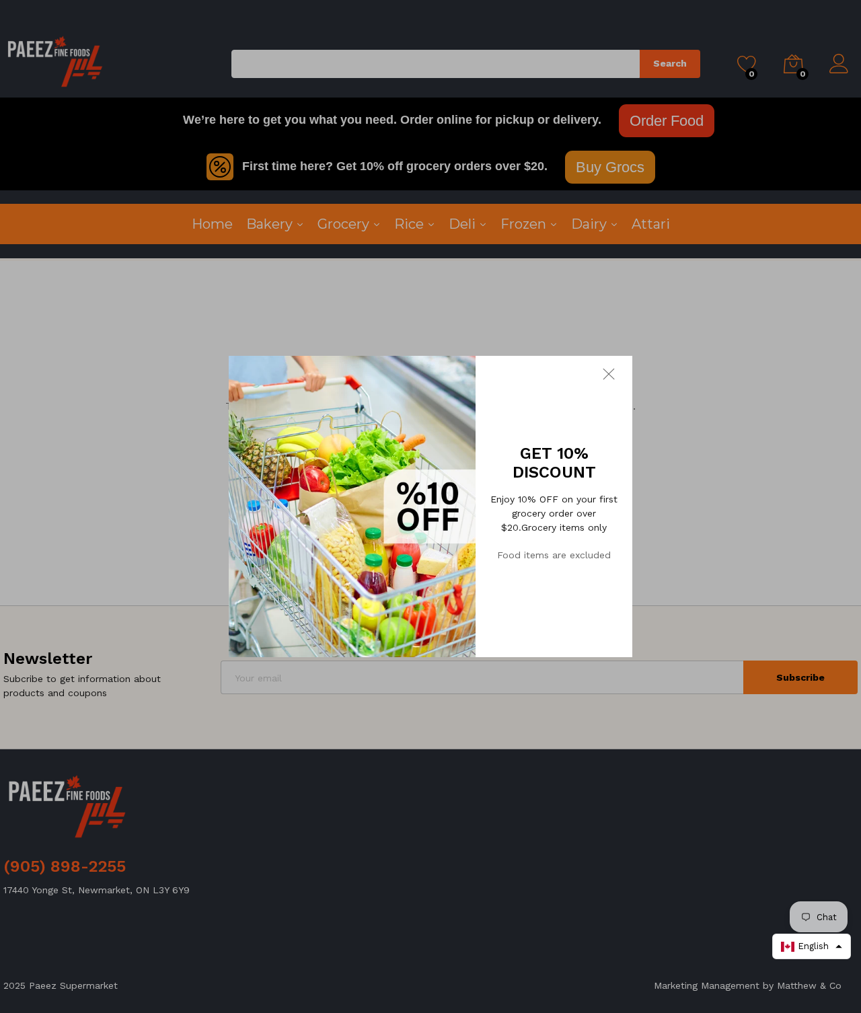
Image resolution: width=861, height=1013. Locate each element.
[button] (811, 946)
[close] (617, 373)
